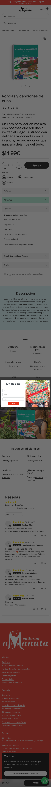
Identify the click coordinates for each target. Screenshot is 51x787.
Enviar (13, 403)
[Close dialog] (48, 381)
